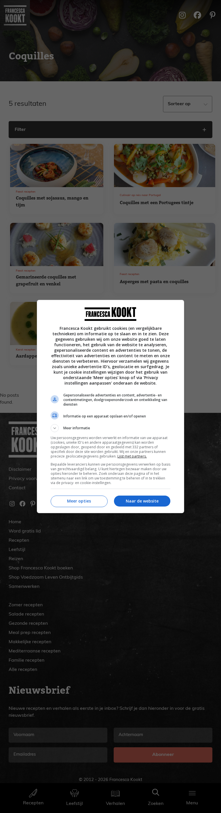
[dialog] (110, 406)
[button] (110, 428)
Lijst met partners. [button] (132, 456)
